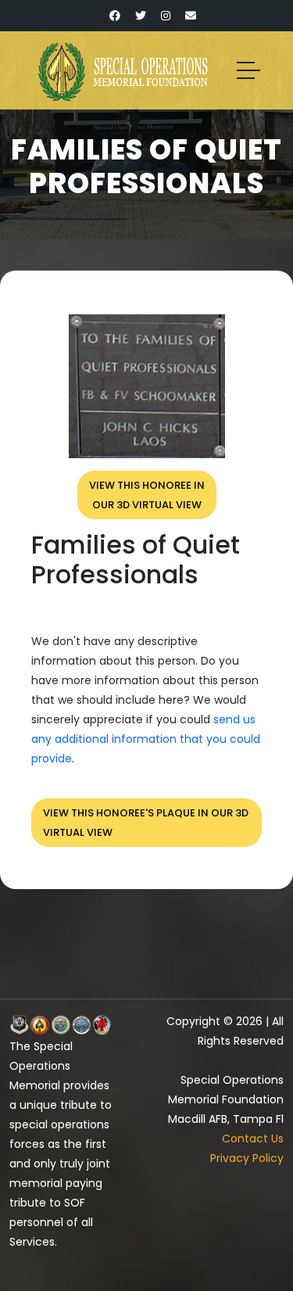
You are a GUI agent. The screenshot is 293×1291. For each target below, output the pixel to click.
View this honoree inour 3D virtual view (147, 495)
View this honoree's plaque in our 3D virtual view (145, 822)
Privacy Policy (247, 1158)
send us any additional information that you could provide (145, 739)
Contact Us (253, 1138)
